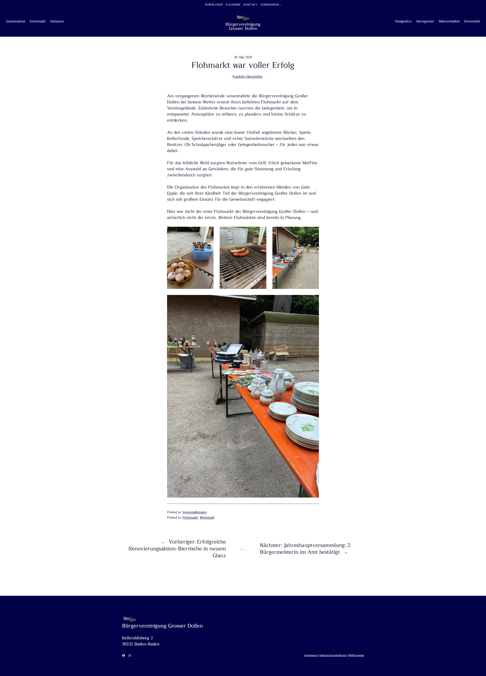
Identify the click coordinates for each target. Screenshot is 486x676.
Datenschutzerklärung (333, 655)
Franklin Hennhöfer (248, 76)
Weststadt (207, 517)
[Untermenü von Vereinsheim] (280, 5)
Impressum (311, 655)
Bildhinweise (356, 655)
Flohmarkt (190, 517)
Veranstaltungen (194, 512)
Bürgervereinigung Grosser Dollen (243, 26)
